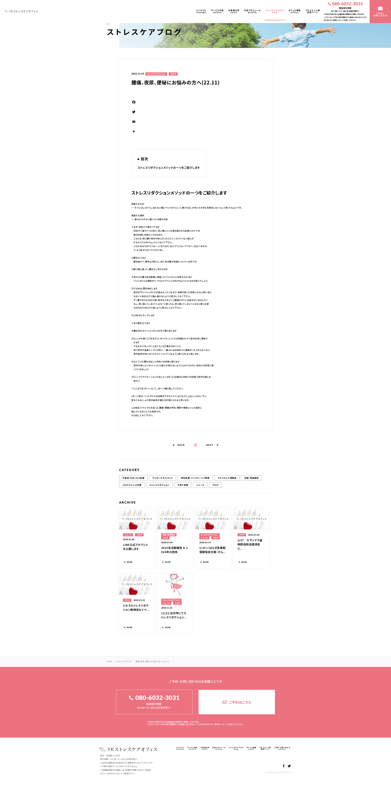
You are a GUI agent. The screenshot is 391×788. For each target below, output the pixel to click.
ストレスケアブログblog (274, 11)
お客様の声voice (233, 11)
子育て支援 (182, 484)
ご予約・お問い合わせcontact (282, 748)
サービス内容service (217, 11)
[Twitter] (195, 112)
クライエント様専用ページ (312, 11)
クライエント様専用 (227, 477)
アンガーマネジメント (162, 477)
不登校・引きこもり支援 (133, 477)
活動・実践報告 (251, 477)
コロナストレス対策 (131, 484)
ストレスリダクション (156, 74)
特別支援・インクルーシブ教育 (195, 477)
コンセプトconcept (201, 11)
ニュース (200, 484)
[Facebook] (195, 102)
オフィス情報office (295, 11)
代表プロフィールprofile (252, 11)
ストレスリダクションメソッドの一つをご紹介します (169, 167)
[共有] (195, 131)
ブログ (173, 74)
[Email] (195, 122)
